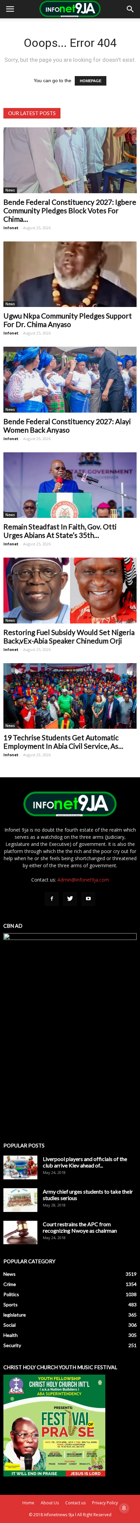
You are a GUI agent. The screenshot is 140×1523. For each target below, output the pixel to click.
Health (10, 1335)
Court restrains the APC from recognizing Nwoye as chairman (80, 1227)
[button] (130, 9)
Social (9, 1325)
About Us (50, 1503)
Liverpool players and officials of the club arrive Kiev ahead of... (85, 1162)
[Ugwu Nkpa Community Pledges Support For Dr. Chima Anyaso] (70, 274)
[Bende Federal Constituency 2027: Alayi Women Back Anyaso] (70, 380)
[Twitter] (70, 899)
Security (12, 1345)
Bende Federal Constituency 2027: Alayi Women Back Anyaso (67, 425)
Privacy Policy (105, 1503)
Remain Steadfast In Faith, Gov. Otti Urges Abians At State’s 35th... (60, 530)
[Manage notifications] (124, 1508)
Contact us (75, 1503)
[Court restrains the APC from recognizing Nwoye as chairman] (20, 1232)
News (10, 190)
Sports (10, 1304)
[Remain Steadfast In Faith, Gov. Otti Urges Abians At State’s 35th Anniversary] (70, 485)
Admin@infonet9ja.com (83, 879)
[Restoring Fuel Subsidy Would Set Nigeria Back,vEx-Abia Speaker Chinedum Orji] (70, 590)
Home (28, 1503)
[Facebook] (51, 899)
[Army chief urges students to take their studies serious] (20, 1200)
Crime (9, 1284)
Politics (11, 1294)
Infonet (10, 227)
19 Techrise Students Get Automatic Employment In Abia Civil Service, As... (63, 741)
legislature (14, 1315)
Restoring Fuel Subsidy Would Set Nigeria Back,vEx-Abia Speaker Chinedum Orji (69, 636)
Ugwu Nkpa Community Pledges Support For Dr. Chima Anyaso (67, 319)
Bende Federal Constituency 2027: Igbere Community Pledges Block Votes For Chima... (69, 210)
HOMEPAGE (90, 81)
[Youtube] (88, 899)
